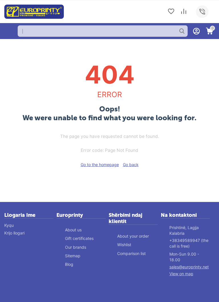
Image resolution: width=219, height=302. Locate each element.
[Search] (182, 31)
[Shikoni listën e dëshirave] (171, 12)
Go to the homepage (100, 164)
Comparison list (131, 253)
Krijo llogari (14, 232)
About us (73, 229)
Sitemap (72, 255)
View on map (181, 273)
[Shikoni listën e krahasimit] (183, 12)
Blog (69, 264)
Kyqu (9, 225)
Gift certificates (79, 238)
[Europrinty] (34, 11)
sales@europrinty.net (189, 266)
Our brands (75, 247)
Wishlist (124, 244)
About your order (133, 236)
